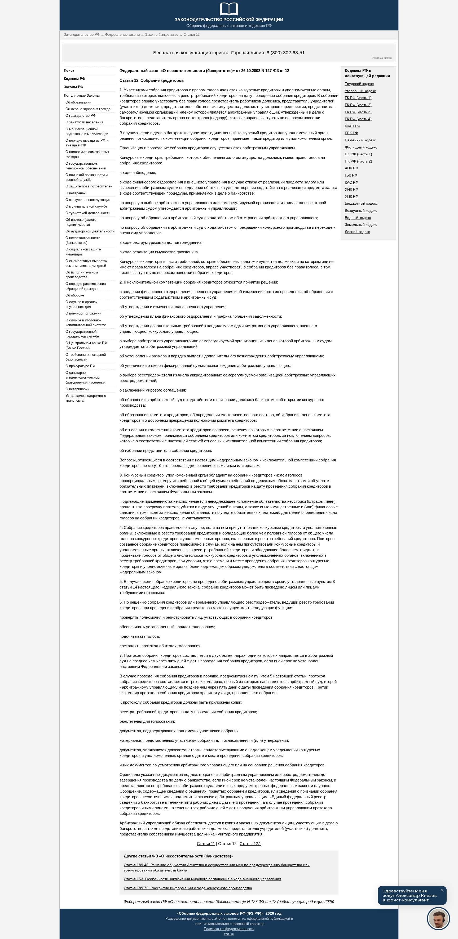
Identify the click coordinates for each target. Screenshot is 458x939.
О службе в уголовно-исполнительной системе (85, 322)
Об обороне (74, 295)
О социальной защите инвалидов (83, 251)
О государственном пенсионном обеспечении (85, 165)
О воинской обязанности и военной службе (86, 177)
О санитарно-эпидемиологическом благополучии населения (85, 377)
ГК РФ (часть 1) (358, 98)
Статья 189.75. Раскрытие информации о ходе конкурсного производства (188, 888)
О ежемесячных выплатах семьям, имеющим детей (86, 263)
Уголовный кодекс (360, 91)
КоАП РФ (352, 126)
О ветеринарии (77, 389)
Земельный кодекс (361, 224)
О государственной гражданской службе (82, 334)
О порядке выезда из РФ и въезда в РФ (86, 142)
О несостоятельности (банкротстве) (82, 240)
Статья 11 (206, 843)
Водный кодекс (358, 217)
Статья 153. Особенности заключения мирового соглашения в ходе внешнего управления (202, 879)
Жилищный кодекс (361, 147)
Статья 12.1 (250, 843)
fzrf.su (229, 934)
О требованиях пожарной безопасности (85, 357)
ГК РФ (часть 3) (358, 112)
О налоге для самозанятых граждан (87, 154)
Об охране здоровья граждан (88, 109)
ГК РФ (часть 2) (358, 105)
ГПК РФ (351, 133)
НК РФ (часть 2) (358, 161)
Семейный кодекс (360, 140)
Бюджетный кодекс (361, 203)
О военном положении (83, 313)
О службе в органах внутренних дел (81, 304)
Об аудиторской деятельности (89, 231)
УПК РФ (351, 196)
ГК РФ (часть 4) (358, 119)
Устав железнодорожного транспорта (85, 398)
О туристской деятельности (87, 213)
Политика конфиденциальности (229, 929)
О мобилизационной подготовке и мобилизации (86, 131)
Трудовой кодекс (359, 84)
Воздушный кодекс (361, 210)
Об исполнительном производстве (81, 274)
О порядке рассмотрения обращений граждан (85, 286)
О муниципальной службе (86, 206)
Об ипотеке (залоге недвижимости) (80, 222)
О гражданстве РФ (80, 116)
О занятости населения (84, 122)
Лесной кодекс (357, 232)
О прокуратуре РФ (80, 366)
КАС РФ (351, 182)
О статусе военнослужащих (88, 200)
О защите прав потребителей (88, 186)
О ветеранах (75, 193)
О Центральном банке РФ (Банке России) (86, 345)
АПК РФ (351, 168)
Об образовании (78, 102)
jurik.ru (388, 57)
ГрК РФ (351, 175)
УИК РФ (351, 189)
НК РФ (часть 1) (358, 154)
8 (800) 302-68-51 (286, 52)
